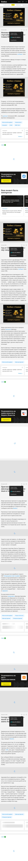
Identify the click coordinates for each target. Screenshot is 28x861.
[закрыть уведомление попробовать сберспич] (22, 34)
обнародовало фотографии (12, 581)
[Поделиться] (24, 30)
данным (5, 116)
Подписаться (6, 180)
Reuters (15, 508)
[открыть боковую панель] (23, 2)
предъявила (11, 601)
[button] (26, 2)
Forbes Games (8, 5)
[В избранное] (26, 30)
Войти (19, 1)
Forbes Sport (4, 208)
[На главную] (4, 1)
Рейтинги (18, 5)
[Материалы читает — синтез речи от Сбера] (22, 30)
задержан (5, 596)
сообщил (19, 54)
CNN (7, 755)
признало (8, 329)
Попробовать (13, 40)
